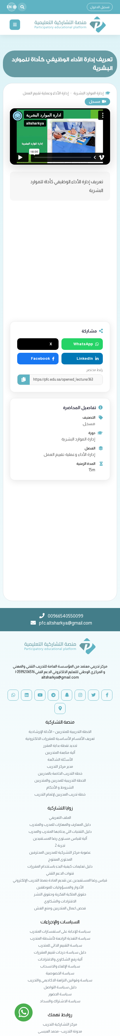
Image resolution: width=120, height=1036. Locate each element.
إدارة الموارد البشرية (88, 93)
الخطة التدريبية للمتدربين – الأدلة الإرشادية (60, 731)
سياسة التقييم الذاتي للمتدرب (60, 945)
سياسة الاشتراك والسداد (60, 1001)
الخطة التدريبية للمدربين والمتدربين (60, 780)
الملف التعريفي (60, 817)
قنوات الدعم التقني (60, 873)
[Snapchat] (66, 695)
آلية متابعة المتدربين (60, 752)
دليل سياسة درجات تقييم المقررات (60, 952)
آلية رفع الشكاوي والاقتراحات (60, 959)
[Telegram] (53, 695)
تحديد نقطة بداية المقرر (60, 745)
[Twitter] (93, 695)
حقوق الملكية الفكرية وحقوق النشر (60, 894)
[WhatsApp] (13, 695)
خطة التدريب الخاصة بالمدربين (60, 773)
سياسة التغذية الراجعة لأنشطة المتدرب (60, 938)
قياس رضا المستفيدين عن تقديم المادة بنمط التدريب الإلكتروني (60, 880)
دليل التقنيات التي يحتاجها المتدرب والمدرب (60, 831)
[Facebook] (107, 695)
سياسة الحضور (60, 994)
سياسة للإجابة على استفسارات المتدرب (60, 931)
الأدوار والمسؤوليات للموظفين (60, 887)
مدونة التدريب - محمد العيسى (60, 1031)
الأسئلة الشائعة (60, 759)
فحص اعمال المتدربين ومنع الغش (60, 908)
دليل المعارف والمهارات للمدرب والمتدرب (60, 824)
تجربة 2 (60, 845)
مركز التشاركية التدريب (60, 1024)
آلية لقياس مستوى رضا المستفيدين (60, 838)
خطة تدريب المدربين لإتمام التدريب (60, 794)
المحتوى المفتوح (60, 859)
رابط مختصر (94, 370)
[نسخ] (23, 379)
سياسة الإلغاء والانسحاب (60, 966)
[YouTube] (40, 695)
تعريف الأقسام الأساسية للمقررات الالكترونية (60, 738)
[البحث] (22, 7)
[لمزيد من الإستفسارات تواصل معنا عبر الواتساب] (24, 1012)
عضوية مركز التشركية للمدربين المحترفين (60, 852)
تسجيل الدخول (100, 7)
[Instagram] (80, 695)
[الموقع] (60, 708)
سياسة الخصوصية (60, 973)
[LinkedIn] (26, 695)
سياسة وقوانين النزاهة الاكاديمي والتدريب (60, 980)
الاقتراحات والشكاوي (60, 901)
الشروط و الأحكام (60, 787)
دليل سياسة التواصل (60, 987)
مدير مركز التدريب (60, 766)
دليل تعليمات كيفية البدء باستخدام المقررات (60, 866)
